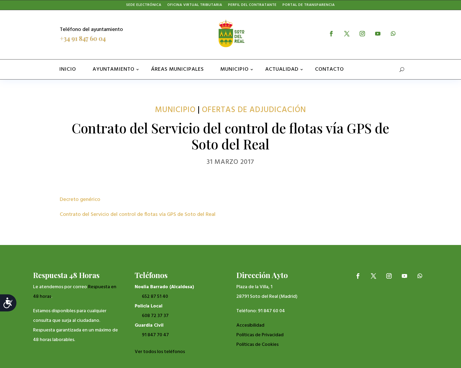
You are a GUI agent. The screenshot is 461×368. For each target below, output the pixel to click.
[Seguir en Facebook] (331, 33)
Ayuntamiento (113, 69)
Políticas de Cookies (257, 345)
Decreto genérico (80, 199)
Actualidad (282, 69)
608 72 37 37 (155, 316)
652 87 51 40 (155, 296)
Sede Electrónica (143, 6)
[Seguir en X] (346, 33)
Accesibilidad (250, 325)
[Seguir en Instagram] (362, 33)
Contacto (329, 69)
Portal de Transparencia (309, 6)
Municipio (234, 69)
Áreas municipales (177, 69)
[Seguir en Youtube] (377, 33)
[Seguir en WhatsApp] (393, 33)
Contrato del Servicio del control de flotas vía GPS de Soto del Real (138, 214)
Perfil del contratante (252, 6)
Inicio (67, 69)
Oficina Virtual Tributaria (194, 6)
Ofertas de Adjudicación (254, 110)
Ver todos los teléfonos (160, 352)
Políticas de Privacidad (260, 335)
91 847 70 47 (155, 335)
